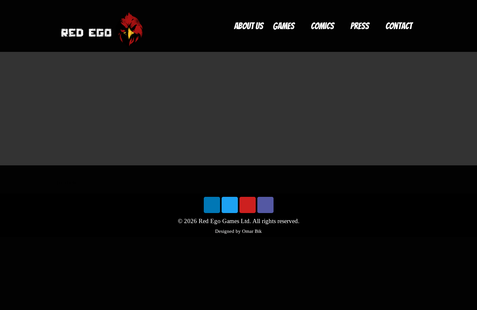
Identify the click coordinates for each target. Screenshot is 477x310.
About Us (248, 26)
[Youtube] (247, 205)
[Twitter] (230, 205)
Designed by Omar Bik (238, 231)
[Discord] (265, 205)
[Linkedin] (212, 205)
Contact (398, 26)
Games (283, 26)
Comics (322, 26)
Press (359, 26)
